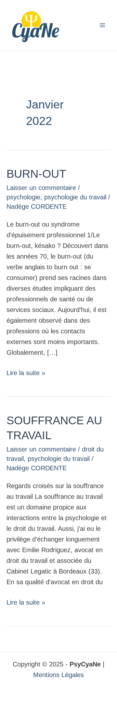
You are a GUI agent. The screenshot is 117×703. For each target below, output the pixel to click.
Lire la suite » (25, 372)
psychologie (23, 197)
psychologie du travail (75, 197)
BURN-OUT (36, 173)
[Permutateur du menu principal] (102, 25)
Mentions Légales (58, 674)
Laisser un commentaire (41, 187)
